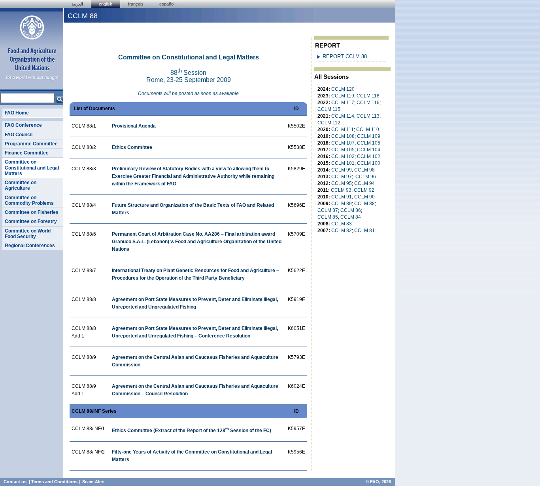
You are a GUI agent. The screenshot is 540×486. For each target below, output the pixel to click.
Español (166, 4)
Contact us (15, 481)
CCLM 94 (364, 183)
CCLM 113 (368, 116)
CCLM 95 (341, 183)
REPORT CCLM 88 (345, 56)
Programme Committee (31, 144)
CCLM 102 (368, 156)
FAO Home (17, 113)
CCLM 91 (341, 197)
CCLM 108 (343, 136)
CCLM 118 (368, 96)
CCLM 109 (368, 136)
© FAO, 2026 (378, 481)
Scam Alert (93, 481)
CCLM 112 (328, 123)
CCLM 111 (342, 129)
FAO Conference (23, 125)
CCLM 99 (341, 170)
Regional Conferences (30, 245)
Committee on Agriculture (20, 185)
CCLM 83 (341, 224)
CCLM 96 (365, 176)
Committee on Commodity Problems (29, 200)
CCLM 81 (364, 230)
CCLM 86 (350, 210)
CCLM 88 (364, 203)
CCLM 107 (343, 143)
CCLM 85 (327, 217)
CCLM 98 (364, 170)
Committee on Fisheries (32, 212)
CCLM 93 (341, 190)
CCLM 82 (341, 230)
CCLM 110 (367, 129)
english (105, 4)
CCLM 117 (342, 102)
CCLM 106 (368, 143)
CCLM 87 (327, 210)
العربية (77, 4)
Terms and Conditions (54, 481)
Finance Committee (27, 153)
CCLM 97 (341, 176)
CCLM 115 (328, 109)
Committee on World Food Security (28, 233)
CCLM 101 (343, 163)
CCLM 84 (350, 217)
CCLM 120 (343, 89)
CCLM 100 (368, 163)
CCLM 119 (342, 96)
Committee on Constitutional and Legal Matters (32, 167)
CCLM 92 (364, 190)
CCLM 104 (368, 149)
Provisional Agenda (134, 126)
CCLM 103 (343, 156)
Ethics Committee (132, 147)
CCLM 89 (341, 203)
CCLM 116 (368, 102)
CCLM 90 (364, 197)
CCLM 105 (343, 149)
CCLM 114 (342, 116)
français (135, 4)
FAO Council (18, 134)
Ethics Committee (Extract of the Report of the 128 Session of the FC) (191, 430)
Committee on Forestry (31, 221)
